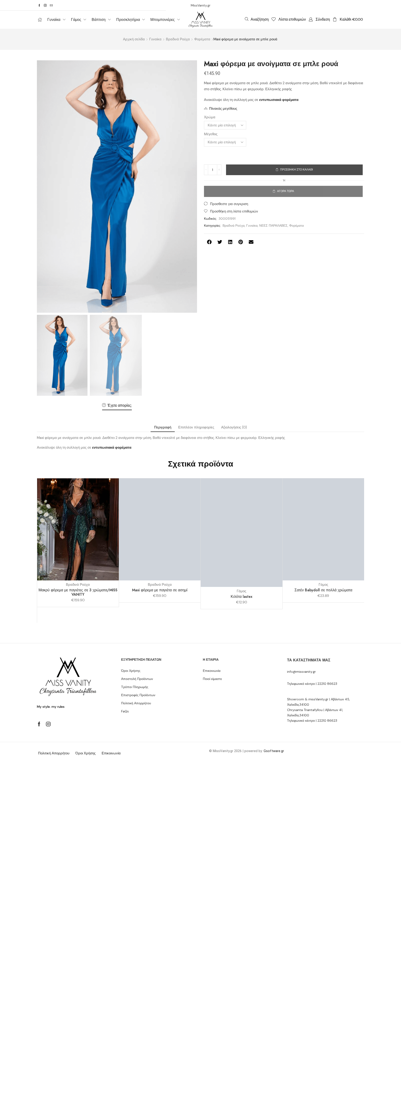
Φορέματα (202, 39)
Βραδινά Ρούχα (178, 39)
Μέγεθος (210, 134)
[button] (257, 19)
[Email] (51, 5)
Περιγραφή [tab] (162, 427)
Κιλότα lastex (241, 596)
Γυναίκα (155, 39)
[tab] (163, 427)
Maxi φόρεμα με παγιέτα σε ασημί (160, 590)
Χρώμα (209, 117)
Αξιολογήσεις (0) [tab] (234, 427)
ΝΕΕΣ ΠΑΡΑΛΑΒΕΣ (273, 225)
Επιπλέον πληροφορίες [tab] (196, 427)
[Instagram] (45, 5)
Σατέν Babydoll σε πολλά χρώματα (323, 590)
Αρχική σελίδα (134, 39)
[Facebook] (39, 5)
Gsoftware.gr (274, 751)
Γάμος (241, 591)
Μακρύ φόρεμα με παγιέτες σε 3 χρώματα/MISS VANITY (78, 592)
